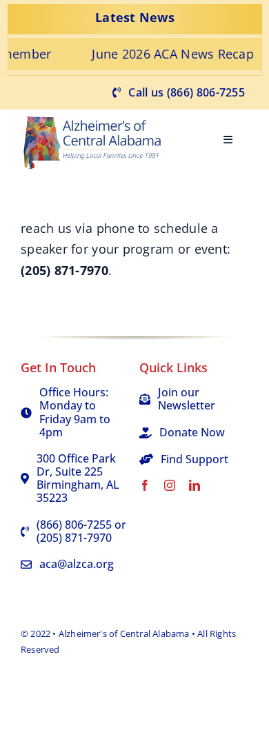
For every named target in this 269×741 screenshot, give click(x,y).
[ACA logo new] (96, 116)
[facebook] (144, 485)
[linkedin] (194, 485)
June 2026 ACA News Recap (160, 53)
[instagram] (169, 485)
